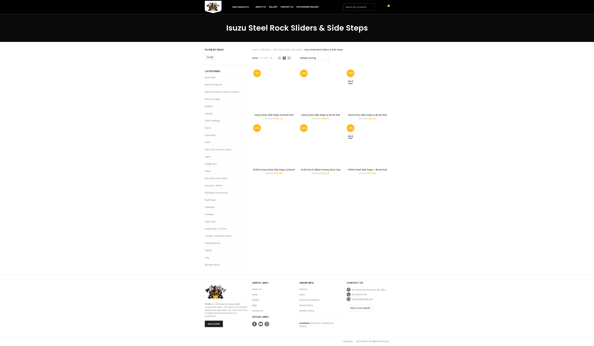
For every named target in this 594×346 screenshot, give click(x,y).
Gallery (255, 299)
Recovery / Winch (214, 185)
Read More (214, 323)
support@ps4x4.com (362, 299)
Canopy (209, 113)
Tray (207, 257)
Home (255, 49)
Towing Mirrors (213, 243)
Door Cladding (212, 120)
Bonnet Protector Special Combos (222, 91)
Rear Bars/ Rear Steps (216, 178)
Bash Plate (210, 77)
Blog (254, 305)
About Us (257, 289)
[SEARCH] (370, 7)
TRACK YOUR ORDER (360, 308)
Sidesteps (210, 207)
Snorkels (209, 214)
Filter (210, 57)
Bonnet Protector (213, 84)
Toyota (208, 250)
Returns (303, 289)
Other (208, 171)
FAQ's (302, 294)
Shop (254, 294)
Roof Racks (210, 199)
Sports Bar (210, 221)
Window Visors (212, 264)
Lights (208, 156)
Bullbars (209, 106)
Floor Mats (210, 135)
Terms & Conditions (309, 299)
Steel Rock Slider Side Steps (287, 49)
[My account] (381, 7)
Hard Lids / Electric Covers (218, 149)
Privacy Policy (306, 305)
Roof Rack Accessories (216, 192)
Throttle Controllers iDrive (218, 235)
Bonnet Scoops (212, 99)
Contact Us (257, 310)
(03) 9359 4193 (359, 294)
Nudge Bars (211, 163)
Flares (208, 127)
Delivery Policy (306, 310)
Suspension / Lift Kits (216, 228)
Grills (207, 142)
